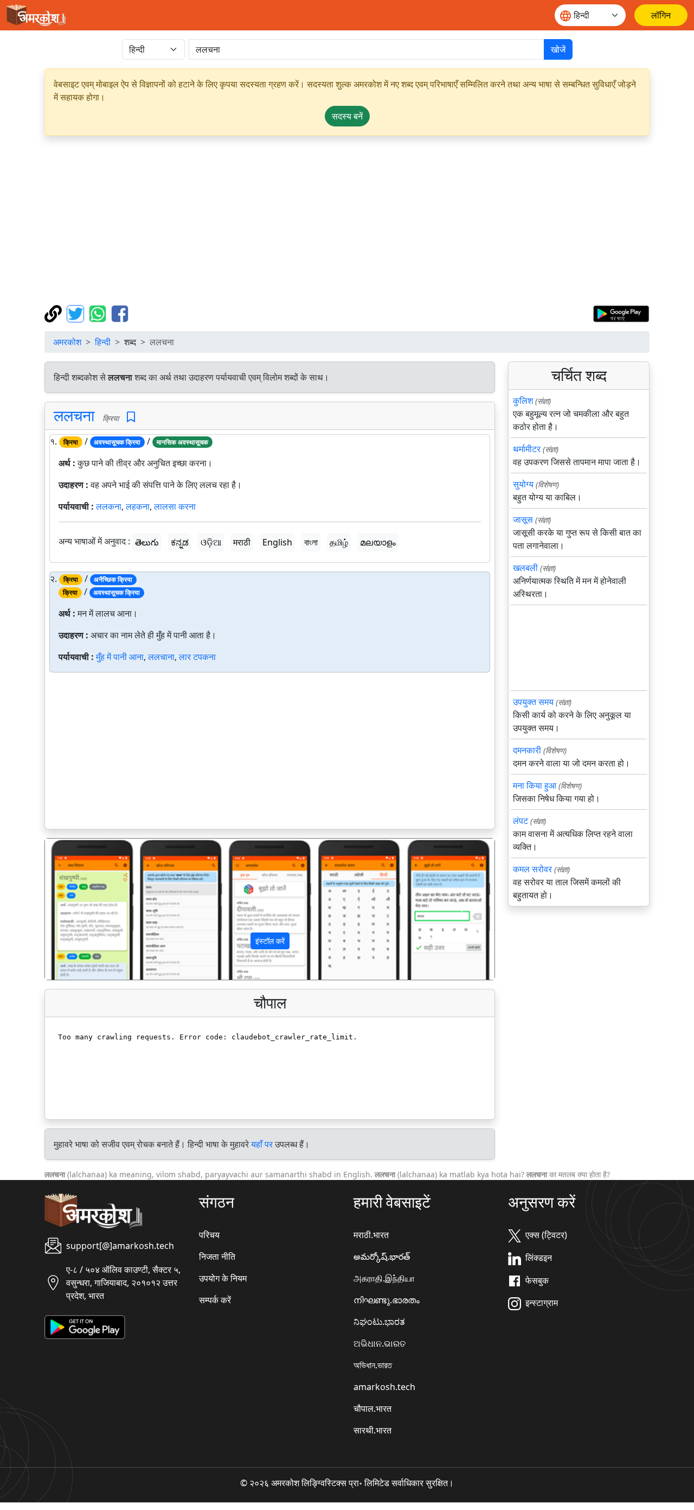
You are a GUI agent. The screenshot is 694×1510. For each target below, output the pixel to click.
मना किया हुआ (534, 785)
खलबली (525, 568)
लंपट (520, 821)
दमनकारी (527, 750)
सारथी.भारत (372, 1430)
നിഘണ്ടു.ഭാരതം (387, 1300)
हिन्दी (103, 342)
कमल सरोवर (532, 869)
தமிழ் (339, 542)
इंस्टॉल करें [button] (270, 941)
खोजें (558, 49)
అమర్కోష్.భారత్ (382, 1256)
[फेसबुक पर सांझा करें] (119, 313)
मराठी (241, 542)
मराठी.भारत (371, 1235)
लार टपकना (197, 657)
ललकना (108, 506)
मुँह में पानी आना (120, 657)
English (277, 542)
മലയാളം (378, 542)
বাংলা (311, 542)
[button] (78, 909)
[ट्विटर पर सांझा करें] (77, 313)
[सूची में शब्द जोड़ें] (131, 417)
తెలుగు (147, 542)
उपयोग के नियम (223, 1278)
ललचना (74, 415)
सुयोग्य (523, 484)
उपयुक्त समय (533, 702)
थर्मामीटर (527, 449)
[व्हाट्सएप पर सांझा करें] (99, 313)
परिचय (209, 1235)
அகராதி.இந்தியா (384, 1278)
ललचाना (161, 657)
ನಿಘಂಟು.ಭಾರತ (379, 1322)
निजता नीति (217, 1256)
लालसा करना (175, 506)
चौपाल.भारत (372, 1408)
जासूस (523, 519)
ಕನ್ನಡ (180, 542)
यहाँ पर (262, 1144)
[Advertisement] (347, 220)
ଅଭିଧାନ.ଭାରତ (380, 1343)
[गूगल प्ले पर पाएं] (621, 313)
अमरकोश (67, 342)
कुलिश (523, 401)
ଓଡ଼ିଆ (211, 542)
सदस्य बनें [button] (347, 116)
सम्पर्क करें (215, 1300)
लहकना (138, 506)
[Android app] (84, 1327)
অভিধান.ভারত (373, 1365)
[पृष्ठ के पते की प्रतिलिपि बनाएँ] (54, 313)
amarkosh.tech (384, 1387)
